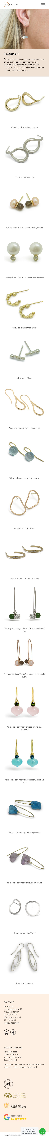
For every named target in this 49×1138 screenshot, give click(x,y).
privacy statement (11, 1023)
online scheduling (11, 1067)
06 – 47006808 (10, 1020)
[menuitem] (42, 4)
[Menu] (42, 4)
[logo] (20, 4)
